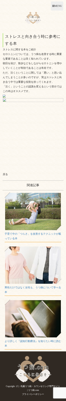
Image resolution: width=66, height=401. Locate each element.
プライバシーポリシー (33, 394)
